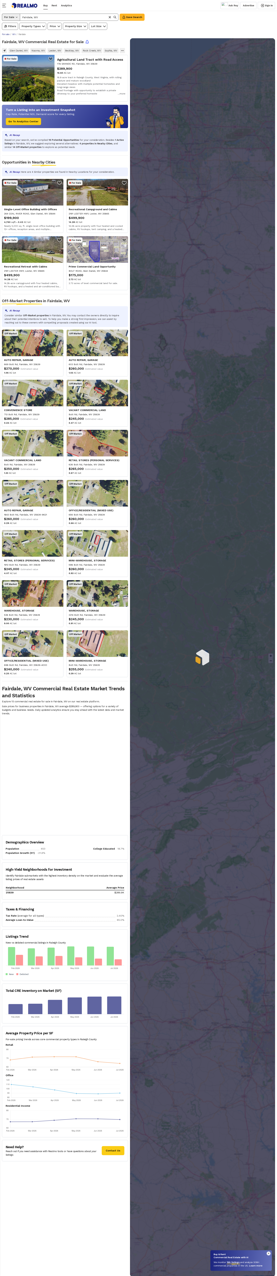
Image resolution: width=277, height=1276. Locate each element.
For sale (5, 34)
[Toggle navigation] (5, 5)
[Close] (269, 1253)
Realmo (24, 5)
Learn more (255, 1265)
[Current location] (4, 50)
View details (65, 78)
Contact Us (113, 1150)
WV (14, 34)
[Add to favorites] (50, 58)
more (122, 93)
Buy (45, 5)
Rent (54, 5)
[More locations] (122, 50)
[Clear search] (109, 17)
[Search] (115, 17)
